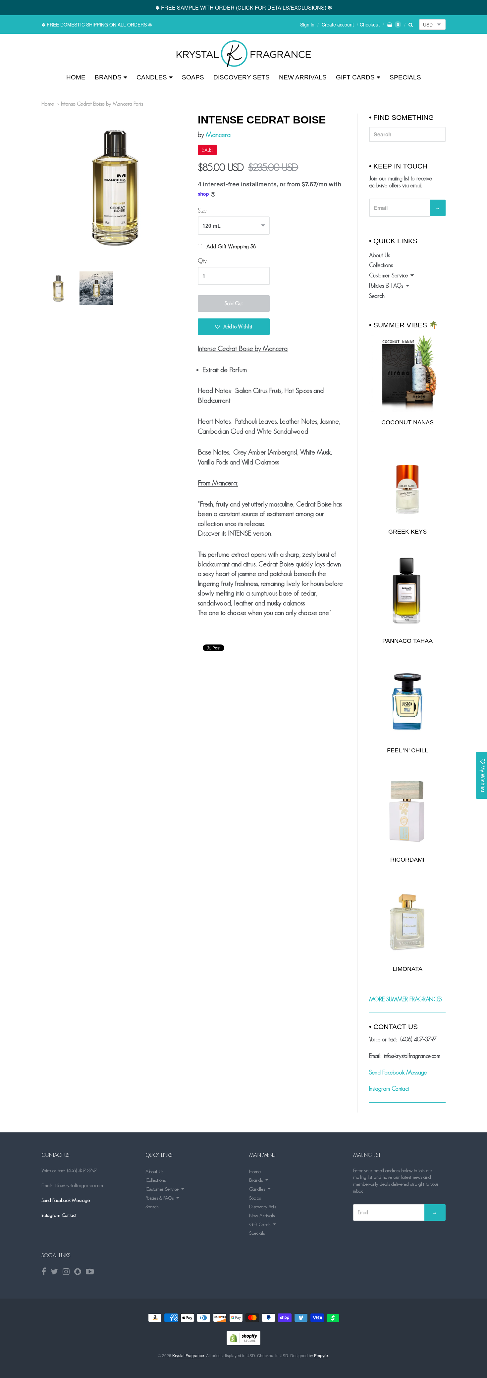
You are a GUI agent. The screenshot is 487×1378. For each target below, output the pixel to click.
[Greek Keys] (407, 483)
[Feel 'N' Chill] (407, 701)
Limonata (407, 969)
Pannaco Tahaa (407, 641)
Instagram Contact (389, 1088)
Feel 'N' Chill (407, 750)
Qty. (202, 261)
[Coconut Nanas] (407, 373)
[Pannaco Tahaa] (407, 592)
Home (75, 77)
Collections (381, 265)
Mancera (218, 134)
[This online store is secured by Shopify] (243, 1343)
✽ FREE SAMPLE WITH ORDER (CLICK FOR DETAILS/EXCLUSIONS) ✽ (243, 7)
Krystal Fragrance (188, 1355)
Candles (151, 77)
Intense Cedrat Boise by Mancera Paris (102, 104)
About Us (379, 255)
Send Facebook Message (398, 1072)
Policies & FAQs (386, 285)
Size (202, 210)
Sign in (307, 24)
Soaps (193, 77)
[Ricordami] (407, 811)
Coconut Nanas (407, 422)
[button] (234, 326)
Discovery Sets (241, 77)
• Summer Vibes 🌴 (403, 325)
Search (377, 296)
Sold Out (234, 303)
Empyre (321, 1355)
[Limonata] (407, 920)
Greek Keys (407, 531)
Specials (405, 77)
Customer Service (388, 275)
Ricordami (407, 859)
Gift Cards (355, 77)
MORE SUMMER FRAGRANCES (405, 999)
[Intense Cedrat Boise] (244, 53)
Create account (338, 24)
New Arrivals (303, 77)
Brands (108, 77)
